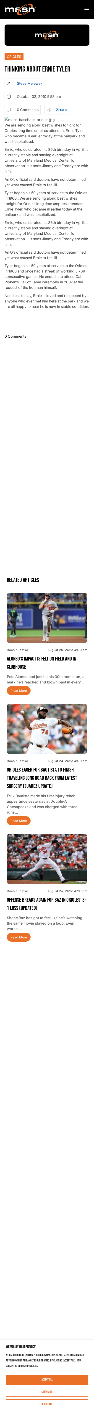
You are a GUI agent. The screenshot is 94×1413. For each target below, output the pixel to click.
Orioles (14, 56)
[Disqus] (47, 398)
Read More (18, 691)
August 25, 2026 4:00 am (67, 650)
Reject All (47, 1404)
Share (61, 109)
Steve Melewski (30, 83)
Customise (47, 1392)
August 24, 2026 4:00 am (67, 761)
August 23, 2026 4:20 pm (67, 891)
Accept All (47, 1379)
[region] (47, 1376)
